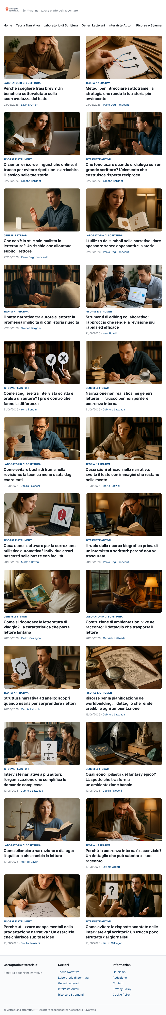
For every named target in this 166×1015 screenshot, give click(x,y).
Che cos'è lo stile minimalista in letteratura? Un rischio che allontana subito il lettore (37, 246)
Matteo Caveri (30, 562)
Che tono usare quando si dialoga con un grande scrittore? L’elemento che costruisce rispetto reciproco (124, 169)
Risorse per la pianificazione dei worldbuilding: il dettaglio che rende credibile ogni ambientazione (119, 703)
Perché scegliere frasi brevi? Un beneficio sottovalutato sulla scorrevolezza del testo (33, 93)
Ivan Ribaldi (110, 333)
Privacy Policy (122, 989)
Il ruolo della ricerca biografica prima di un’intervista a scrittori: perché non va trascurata (122, 550)
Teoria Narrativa (28, 25)
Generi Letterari (93, 25)
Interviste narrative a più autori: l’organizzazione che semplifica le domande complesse (35, 779)
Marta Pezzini (111, 485)
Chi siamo (119, 972)
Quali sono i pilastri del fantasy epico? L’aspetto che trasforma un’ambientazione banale (121, 779)
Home (8, 25)
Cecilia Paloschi (30, 485)
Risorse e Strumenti (150, 25)
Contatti (118, 983)
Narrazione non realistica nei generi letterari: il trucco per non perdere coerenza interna (119, 398)
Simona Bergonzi (31, 180)
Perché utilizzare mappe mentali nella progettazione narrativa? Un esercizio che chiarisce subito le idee (39, 932)
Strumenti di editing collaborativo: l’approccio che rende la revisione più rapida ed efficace (120, 322)
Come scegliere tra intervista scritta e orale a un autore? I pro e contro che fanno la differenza (38, 398)
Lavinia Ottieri (29, 104)
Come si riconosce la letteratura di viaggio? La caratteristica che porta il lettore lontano (38, 627)
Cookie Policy (122, 994)
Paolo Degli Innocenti (116, 104)
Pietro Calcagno (31, 638)
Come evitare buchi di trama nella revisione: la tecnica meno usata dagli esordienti (38, 474)
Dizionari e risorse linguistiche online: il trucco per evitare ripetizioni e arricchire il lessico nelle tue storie (41, 169)
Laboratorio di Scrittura (61, 25)
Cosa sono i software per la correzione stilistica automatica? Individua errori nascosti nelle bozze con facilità (40, 550)
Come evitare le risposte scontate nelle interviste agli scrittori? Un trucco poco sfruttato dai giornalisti (122, 932)
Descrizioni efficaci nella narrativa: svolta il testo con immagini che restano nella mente (122, 474)
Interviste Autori (121, 25)
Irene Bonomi (29, 409)
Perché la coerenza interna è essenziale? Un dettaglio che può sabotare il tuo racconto (124, 855)
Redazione (120, 977)
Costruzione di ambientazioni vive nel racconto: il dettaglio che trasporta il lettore (120, 627)
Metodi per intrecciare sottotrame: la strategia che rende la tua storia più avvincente (120, 93)
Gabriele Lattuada (114, 409)
